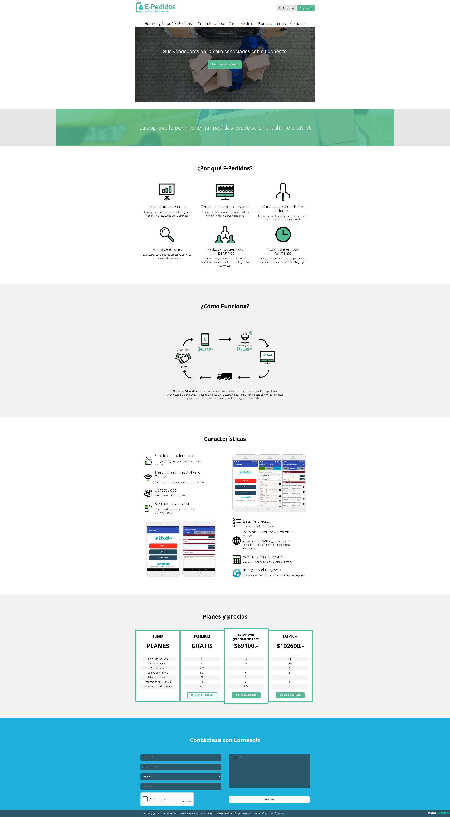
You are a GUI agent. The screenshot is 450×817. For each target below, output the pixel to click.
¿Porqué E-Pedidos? (176, 23)
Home (149, 23)
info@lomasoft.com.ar (272, 813)
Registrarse (306, 8)
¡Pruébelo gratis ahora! (225, 64)
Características (241, 23)
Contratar (246, 695)
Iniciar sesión (286, 8)
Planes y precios (272, 23)
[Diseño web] (443, 813)
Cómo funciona (211, 23)
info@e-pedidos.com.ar (245, 813)
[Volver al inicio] (155, 12)
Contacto (298, 23)
